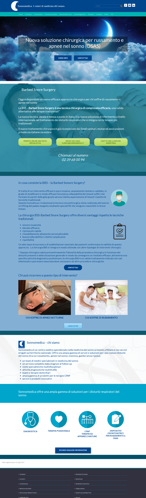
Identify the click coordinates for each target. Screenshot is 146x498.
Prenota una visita (25, 488)
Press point (79, 479)
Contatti (22, 479)
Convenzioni (24, 484)
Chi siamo (23, 474)
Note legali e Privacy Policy (28, 493)
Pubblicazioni (80, 488)
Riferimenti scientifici (82, 484)
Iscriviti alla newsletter (83, 493)
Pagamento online (82, 474)
